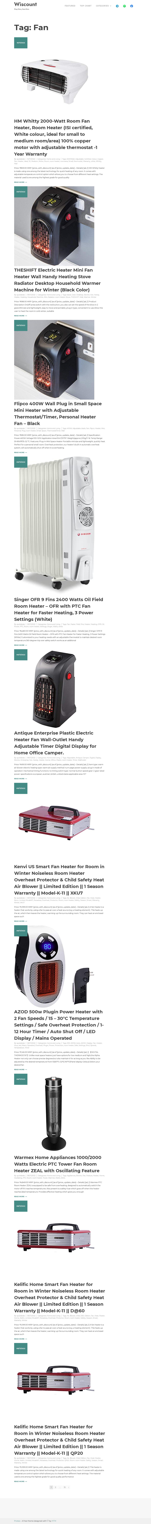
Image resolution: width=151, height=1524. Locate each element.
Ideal (26, 161)
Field (78, 624)
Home (47, 760)
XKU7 (22, 903)
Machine (40, 297)
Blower (72, 898)
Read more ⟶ (20, 182)
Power (16, 627)
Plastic (58, 760)
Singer (49, 627)
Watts (55, 627)
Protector (54, 900)
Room (46, 161)
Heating (23, 297)
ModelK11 (29, 900)
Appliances (71, 1176)
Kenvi (16, 900)
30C (68, 1043)
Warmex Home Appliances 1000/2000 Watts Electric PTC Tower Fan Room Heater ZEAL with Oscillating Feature (57, 1164)
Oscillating (18, 1178)
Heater (20, 161)
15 (65, 1487)
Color (74, 295)
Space (44, 431)
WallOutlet (82, 760)
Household (31, 297)
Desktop (79, 295)
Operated (30, 1045)
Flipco (92, 428)
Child (78, 898)
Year (15, 164)
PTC (21, 627)
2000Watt (71, 159)
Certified (87, 159)
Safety (77, 900)
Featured (70, 6)
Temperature (19, 1048)
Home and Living (53, 159)
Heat (92, 898)
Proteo (17, 1521)
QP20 (67, 1460)
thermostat (78, 161)
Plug (23, 431)
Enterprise (25, 760)
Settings (43, 627)
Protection (59, 1045)
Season (83, 900)
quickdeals (21, 159)
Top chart (86, 6)
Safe (76, 1045)
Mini (45, 297)
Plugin (45, 1045)
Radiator (51, 297)
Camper (86, 758)
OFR (99, 624)
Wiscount (25, 4)
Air (68, 898)
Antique (79, 758)
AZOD (83, 1043)
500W (73, 1043)
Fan (15, 161)
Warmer (87, 297)
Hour (16, 1045)
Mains (24, 1045)
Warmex (51, 1178)
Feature (89, 1176)
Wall (81, 297)
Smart (89, 900)
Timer (75, 760)
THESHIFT (75, 297)
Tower (45, 1178)
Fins (82, 624)
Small (71, 161)
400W (69, 428)
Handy (96, 295)
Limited (22, 900)
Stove (68, 297)
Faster (73, 624)
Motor (41, 161)
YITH (54, 1521)
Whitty (98, 161)
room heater (55, 161)
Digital (92, 758)
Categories (102, 6)
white (93, 161)
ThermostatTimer (54, 431)
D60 (82, 1316)
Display (98, 758)
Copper (100, 159)
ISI (30, 161)
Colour (94, 159)
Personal (17, 431)
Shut (88, 1045)
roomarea (64, 161)
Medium (34, 161)
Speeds (93, 1045)
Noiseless (37, 900)
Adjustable (80, 159)
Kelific (22, 1318)
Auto (78, 1043)
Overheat (45, 900)
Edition (83, 898)
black (69, 295)
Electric (87, 295)
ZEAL (63, 1178)
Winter (93, 297)
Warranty (86, 161)
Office (53, 760)
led (20, 1045)
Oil (103, 624)
